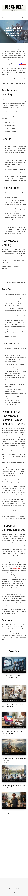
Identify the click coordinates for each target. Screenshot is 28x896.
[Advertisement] (13, 845)
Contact (13, 883)
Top (14, 892)
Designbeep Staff (9, 39)
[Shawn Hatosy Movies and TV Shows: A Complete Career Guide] (14, 800)
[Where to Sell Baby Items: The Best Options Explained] (14, 693)
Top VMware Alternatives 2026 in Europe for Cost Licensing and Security (12, 678)
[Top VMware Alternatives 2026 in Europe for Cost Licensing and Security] (14, 665)
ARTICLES (14, 23)
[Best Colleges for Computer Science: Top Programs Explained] (14, 773)
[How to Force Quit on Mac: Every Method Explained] (14, 720)
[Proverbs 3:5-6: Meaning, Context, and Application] (14, 747)
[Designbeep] (14, 8)
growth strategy (16, 568)
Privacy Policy (21, 883)
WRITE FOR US (6, 883)
